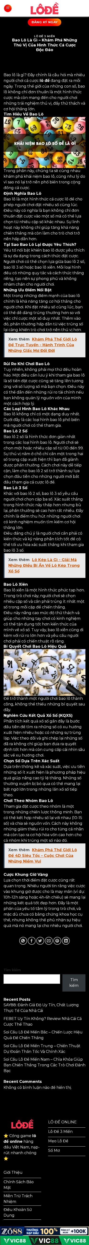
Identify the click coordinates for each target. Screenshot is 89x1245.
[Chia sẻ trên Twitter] (40, 941)
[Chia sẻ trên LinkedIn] (66, 941)
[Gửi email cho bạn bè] (49, 941)
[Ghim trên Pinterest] (57, 941)
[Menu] (8, 8)
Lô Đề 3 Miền (44, 36)
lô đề (45, 80)
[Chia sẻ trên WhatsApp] (23, 941)
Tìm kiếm (12, 970)
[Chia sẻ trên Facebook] (32, 941)
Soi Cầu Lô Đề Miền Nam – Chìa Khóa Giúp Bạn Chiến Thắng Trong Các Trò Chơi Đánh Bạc (44, 1065)
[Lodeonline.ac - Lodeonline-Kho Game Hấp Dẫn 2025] (44, 8)
